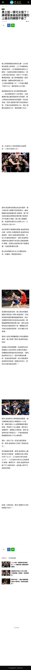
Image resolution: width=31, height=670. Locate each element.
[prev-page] (3, 588)
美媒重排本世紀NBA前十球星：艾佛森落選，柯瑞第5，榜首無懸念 (20, 573)
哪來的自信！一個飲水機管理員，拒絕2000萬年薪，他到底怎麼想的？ (20, 581)
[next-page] (5, 588)
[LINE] (13, 25)
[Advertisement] (15, 45)
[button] (3, 2)
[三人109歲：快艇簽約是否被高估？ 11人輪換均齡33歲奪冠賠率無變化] (6, 564)
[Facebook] (9, 25)
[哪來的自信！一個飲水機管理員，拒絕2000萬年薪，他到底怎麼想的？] (6, 581)
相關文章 (4, 558)
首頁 (3, 6)
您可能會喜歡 (12, 558)
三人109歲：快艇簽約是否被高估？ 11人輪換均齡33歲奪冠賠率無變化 (19, 564)
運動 (6, 6)
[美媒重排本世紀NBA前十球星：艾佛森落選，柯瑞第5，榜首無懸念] (6, 573)
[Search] (28, 2)
